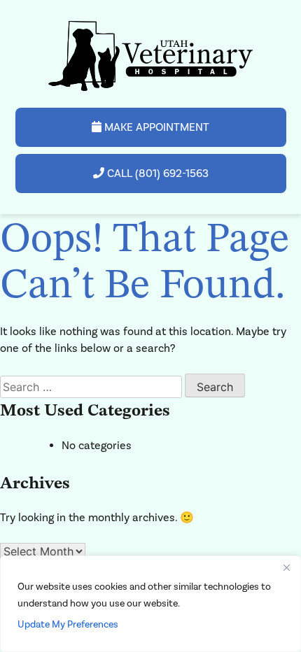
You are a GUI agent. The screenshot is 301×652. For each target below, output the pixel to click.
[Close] (286, 567)
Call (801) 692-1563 (156, 173)
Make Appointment (155, 127)
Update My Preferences (68, 624)
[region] (150, 603)
